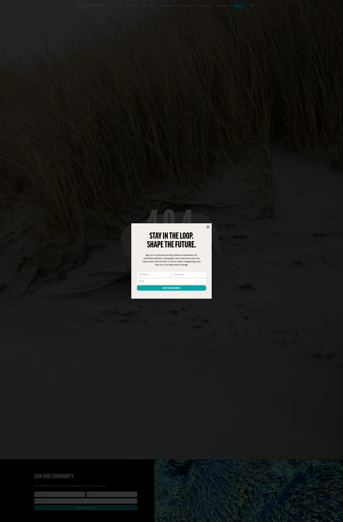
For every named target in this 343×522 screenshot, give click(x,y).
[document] (171, 261)
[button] (208, 227)
